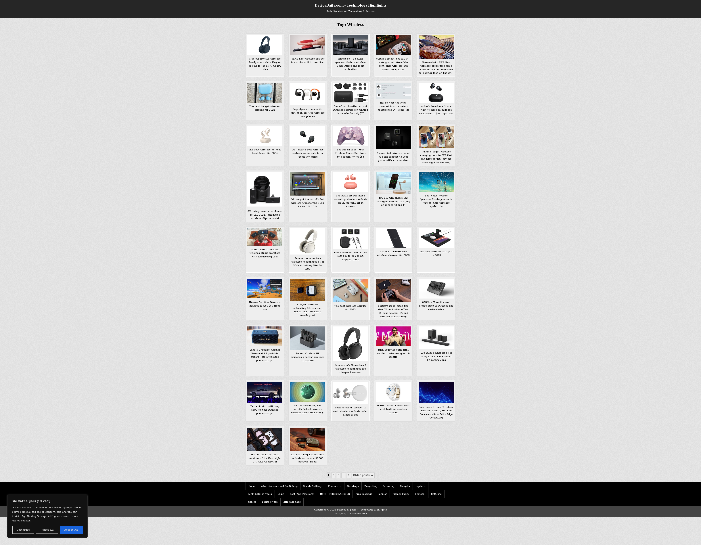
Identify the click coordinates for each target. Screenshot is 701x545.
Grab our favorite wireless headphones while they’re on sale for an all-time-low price (264, 64)
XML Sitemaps (292, 502)
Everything (370, 486)
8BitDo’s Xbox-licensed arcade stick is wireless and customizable (436, 306)
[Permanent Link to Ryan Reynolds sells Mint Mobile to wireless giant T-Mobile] (393, 336)
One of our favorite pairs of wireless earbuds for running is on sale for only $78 (350, 109)
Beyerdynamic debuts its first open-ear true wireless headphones (308, 112)
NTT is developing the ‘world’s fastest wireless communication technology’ (307, 409)
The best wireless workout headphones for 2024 (264, 151)
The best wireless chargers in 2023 (436, 253)
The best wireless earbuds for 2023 (350, 307)
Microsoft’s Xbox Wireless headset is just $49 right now (265, 305)
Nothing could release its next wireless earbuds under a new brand (350, 411)
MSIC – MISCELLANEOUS (335, 494)
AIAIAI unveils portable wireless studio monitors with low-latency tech (265, 253)
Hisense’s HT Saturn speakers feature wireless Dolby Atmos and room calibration (350, 64)
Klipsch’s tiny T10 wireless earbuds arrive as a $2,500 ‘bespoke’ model (307, 458)
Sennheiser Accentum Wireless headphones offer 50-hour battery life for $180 (307, 264)
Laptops (420, 486)
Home (251, 486)
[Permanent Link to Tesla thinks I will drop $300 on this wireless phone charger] (264, 392)
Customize (23, 530)
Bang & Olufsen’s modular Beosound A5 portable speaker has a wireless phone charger (265, 355)
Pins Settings (363, 494)
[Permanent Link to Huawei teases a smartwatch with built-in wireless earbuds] (393, 392)
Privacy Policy (400, 494)
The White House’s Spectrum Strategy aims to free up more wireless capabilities (436, 201)
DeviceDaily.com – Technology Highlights (350, 5)
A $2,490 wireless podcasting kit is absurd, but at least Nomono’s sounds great (307, 310)
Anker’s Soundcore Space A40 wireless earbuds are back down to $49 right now (436, 110)
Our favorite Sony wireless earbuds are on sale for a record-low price (307, 153)
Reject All (47, 530)
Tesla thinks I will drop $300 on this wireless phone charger (264, 410)
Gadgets (405, 486)
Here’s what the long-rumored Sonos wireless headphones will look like (393, 106)
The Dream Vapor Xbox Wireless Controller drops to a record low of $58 (350, 153)
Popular (382, 494)
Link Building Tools (260, 494)
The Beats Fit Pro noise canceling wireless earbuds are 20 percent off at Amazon (350, 201)
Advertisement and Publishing (279, 486)
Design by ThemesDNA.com (350, 513)
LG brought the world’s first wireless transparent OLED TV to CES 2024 (308, 203)
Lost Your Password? (302, 494)
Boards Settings (312, 486)
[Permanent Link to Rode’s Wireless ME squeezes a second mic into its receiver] (307, 338)
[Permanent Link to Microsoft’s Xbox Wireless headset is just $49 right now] (264, 289)
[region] (47, 516)
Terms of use (270, 502)
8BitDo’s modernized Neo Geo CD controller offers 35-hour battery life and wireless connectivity (393, 311)
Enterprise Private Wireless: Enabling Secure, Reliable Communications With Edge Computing (436, 412)
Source (252, 502)
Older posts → (363, 475)
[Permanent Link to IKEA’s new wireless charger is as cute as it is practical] (307, 45)
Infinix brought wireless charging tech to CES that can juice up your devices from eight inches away (436, 157)
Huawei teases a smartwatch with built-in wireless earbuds (393, 409)
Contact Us (335, 486)
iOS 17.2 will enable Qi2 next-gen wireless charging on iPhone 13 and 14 (393, 201)
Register (420, 494)
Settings (436, 494)
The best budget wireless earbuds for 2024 (265, 108)
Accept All (71, 530)
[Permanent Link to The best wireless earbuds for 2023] (350, 290)
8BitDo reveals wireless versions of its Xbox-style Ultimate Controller (265, 458)
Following (388, 486)
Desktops (353, 486)
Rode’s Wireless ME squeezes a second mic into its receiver (307, 357)
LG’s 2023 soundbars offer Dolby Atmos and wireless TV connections (436, 356)
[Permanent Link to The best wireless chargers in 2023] (436, 238)
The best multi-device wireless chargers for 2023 (393, 253)
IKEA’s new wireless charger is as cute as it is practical (308, 60)
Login (280, 494)
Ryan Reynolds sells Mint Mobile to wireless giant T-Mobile (393, 353)
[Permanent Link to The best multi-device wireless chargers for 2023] (393, 238)
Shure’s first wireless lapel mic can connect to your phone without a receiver (393, 156)
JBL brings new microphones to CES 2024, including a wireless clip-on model (264, 214)
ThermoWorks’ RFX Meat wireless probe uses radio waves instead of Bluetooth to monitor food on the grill (436, 68)
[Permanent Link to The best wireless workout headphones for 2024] (264, 136)
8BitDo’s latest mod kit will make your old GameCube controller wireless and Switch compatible (393, 64)
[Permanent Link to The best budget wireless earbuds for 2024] (264, 93)
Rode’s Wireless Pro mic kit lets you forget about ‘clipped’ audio (350, 256)
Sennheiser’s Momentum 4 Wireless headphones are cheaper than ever (350, 368)
